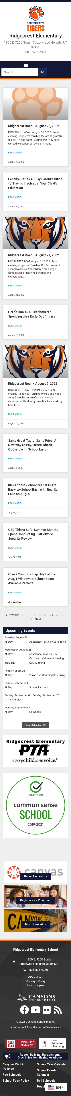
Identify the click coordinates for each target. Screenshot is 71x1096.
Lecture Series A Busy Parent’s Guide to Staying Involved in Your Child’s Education (35, 183)
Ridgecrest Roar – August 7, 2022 (32, 383)
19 (39, 614)
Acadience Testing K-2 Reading (47, 641)
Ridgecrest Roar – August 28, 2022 (33, 126)
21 (51, 614)
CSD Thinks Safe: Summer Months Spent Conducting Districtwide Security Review (33, 534)
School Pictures (38, 687)
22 (57, 614)
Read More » (15, 152)
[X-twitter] (13, 1009)
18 (33, 614)
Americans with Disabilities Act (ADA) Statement (35, 1027)
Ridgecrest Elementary (35, 36)
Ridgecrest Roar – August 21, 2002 (33, 255)
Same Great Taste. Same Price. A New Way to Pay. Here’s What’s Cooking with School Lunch (32, 445)
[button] (26, 65)
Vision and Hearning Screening (47, 675)
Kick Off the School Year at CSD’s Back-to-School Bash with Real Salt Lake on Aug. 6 (34, 489)
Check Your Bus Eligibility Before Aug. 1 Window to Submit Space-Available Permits (32, 579)
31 (30, 619)
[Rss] (57, 1009)
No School (35, 711)
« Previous (12, 614)
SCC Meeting (37, 662)
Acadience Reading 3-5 (43, 654)
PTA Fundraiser (13, 699)
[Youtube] (35, 1009)
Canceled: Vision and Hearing (46, 658)
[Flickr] (46, 1009)
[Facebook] (24, 1009)
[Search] (42, 72)
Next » (39, 619)
